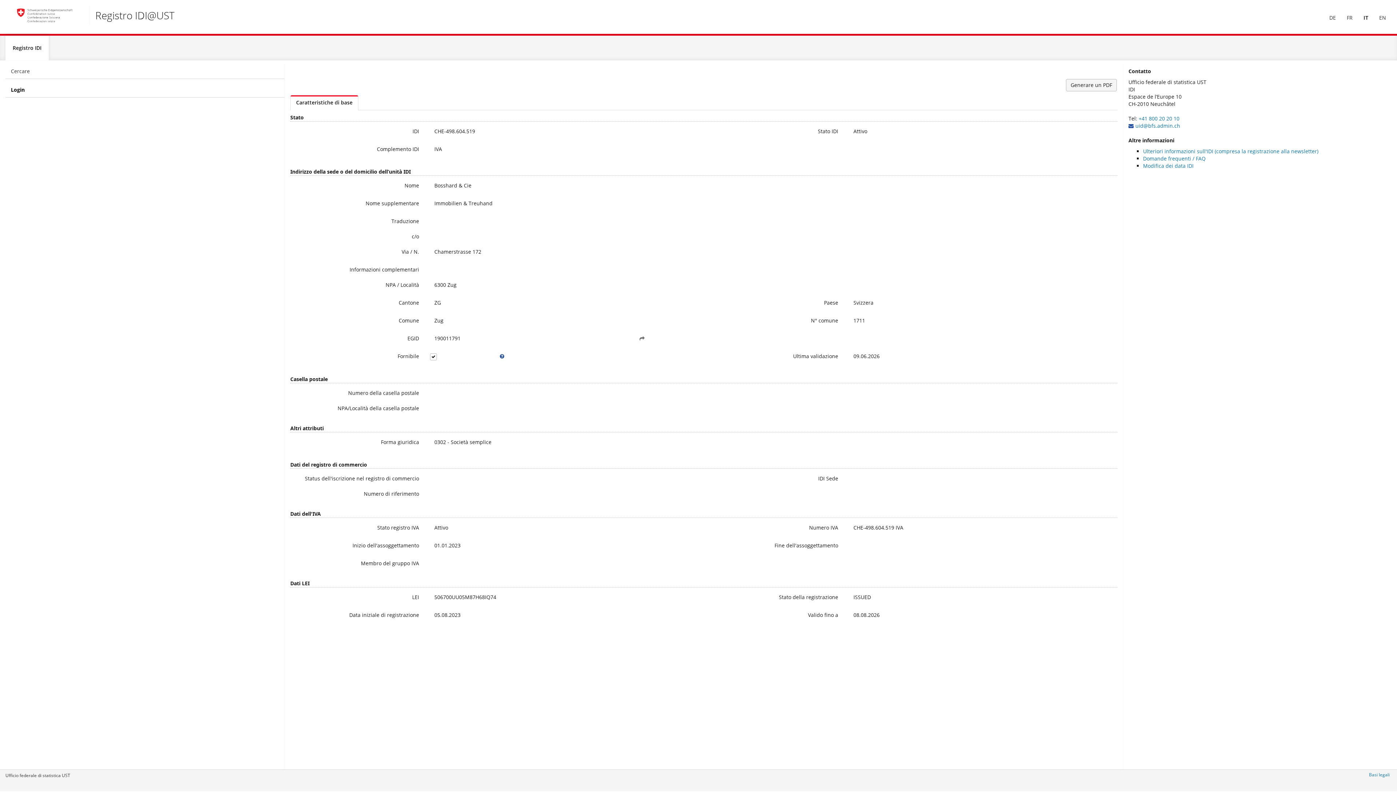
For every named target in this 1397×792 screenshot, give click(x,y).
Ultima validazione (815, 356)
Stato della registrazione (808, 597)
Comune (409, 320)
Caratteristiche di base (324, 102)
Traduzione (405, 221)
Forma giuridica (400, 442)
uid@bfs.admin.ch (1157, 125)
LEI (415, 597)
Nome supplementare (392, 203)
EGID (413, 338)
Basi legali (1379, 775)
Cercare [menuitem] (20, 71)
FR (1350, 17)
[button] (642, 338)
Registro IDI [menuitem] (27, 47)
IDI (416, 131)
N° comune (824, 320)
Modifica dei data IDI (1168, 165)
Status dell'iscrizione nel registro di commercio (362, 478)
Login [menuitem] (18, 89)
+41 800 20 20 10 (1159, 118)
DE (1332, 17)
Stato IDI (828, 131)
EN (1382, 17)
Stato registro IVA (398, 527)
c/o (415, 236)
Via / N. (410, 251)
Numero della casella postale (383, 392)
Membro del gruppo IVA (390, 563)
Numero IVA (823, 527)
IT (1366, 17)
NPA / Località (402, 284)
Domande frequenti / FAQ (1174, 158)
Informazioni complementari (384, 269)
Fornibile (408, 356)
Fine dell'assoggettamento (806, 545)
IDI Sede (828, 478)
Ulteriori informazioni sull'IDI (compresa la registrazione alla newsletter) (1230, 151)
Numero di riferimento (391, 493)
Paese (831, 302)
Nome (412, 185)
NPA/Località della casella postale (378, 408)
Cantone (409, 302)
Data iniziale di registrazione (384, 614)
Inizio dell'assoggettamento (386, 545)
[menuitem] (1332, 17)
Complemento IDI (398, 149)
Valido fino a (823, 614)
